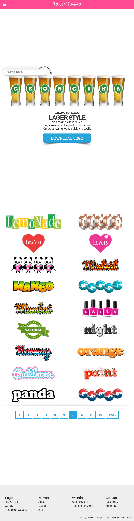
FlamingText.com (82, 505)
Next (112, 414)
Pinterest (110, 505)
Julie (41, 509)
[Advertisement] (67, 39)
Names (43, 498)
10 (100, 414)
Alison (42, 501)
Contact (111, 498)
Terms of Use (93, 517)
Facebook (111, 501)
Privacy (83, 517)
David (42, 505)
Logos (9, 498)
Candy (9, 505)
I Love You (11, 501)
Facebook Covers (16, 509)
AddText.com (80, 501)
